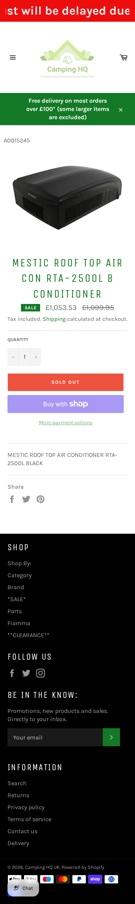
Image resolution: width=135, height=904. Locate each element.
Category (20, 575)
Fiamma (19, 623)
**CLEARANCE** (29, 635)
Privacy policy (26, 807)
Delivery (18, 843)
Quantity (18, 339)
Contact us (23, 831)
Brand (16, 587)
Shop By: (19, 563)
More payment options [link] (65, 422)
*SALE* (17, 599)
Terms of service (29, 819)
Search (17, 783)
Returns (18, 795)
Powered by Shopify (83, 867)
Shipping (54, 319)
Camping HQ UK (42, 867)
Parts (15, 611)
